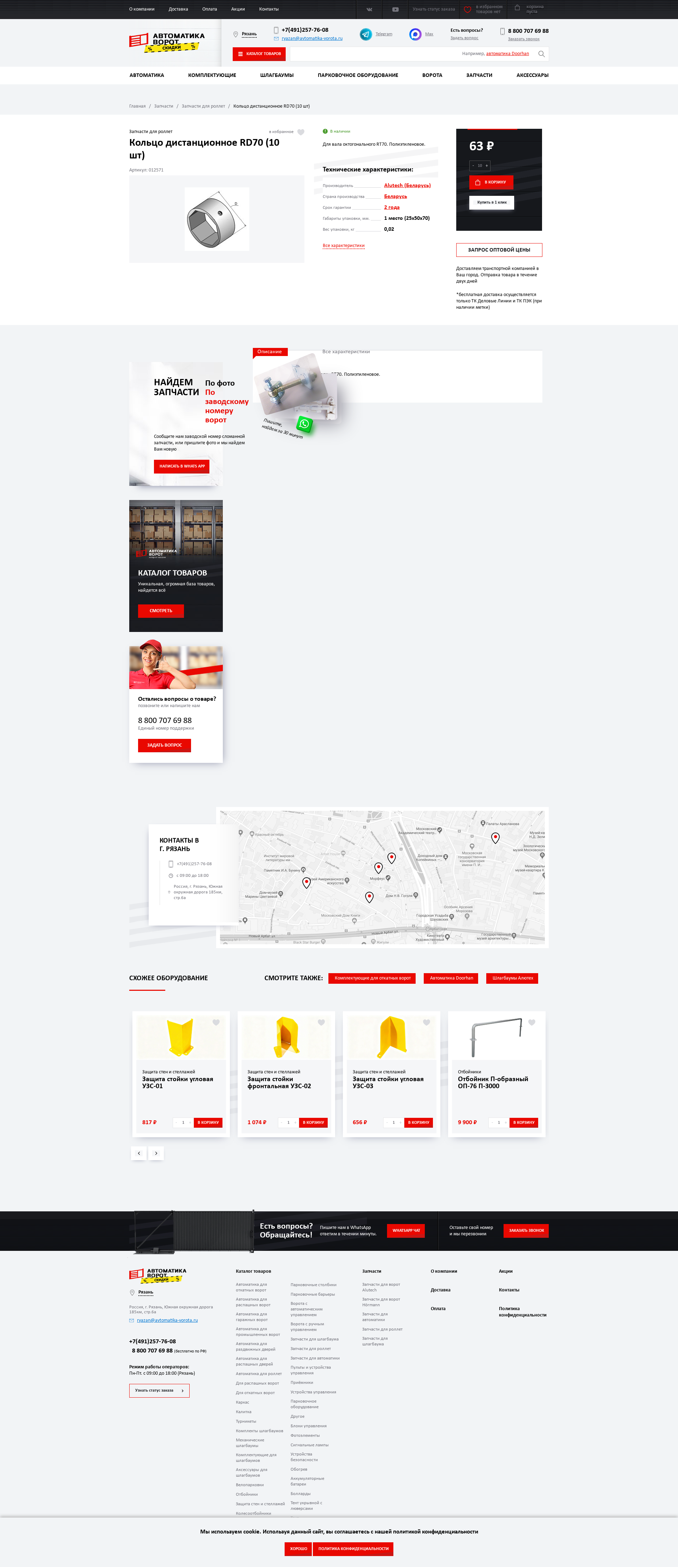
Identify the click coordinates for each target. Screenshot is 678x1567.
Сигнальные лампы (310, 1445)
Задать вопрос (464, 38)
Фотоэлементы (305, 1435)
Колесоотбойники (253, 1513)
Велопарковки (250, 1485)
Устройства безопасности (304, 1457)
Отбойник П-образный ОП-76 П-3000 (493, 1083)
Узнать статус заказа (154, 1390)
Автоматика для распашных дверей (254, 1361)
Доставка (178, 9)
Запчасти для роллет (203, 106)
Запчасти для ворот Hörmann (381, 1302)
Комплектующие (212, 75)
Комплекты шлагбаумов (259, 1431)
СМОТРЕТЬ (161, 611)
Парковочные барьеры (313, 1294)
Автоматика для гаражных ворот (252, 1317)
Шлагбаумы (277, 75)
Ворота (432, 75)
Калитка (243, 1412)
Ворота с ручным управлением (307, 1327)
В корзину (495, 182)
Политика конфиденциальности (522, 1312)
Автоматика (147, 75)
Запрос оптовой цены (499, 250)
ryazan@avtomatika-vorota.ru (312, 38)
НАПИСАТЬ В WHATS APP (182, 466)
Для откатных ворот (255, 1393)
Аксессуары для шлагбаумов (251, 1472)
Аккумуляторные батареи (307, 1481)
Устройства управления (313, 1392)
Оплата (209, 9)
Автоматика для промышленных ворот (258, 1332)
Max (429, 34)
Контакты (269, 9)
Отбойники (247, 1494)
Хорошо (298, 1549)
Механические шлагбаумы (250, 1443)
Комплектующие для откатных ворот (373, 978)
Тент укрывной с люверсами (306, 1506)
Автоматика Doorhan (451, 978)
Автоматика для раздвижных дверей (255, 1347)
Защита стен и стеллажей (260, 1504)
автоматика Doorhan (507, 53)
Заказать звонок (524, 39)
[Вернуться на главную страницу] (175, 43)
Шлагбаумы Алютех (513, 978)
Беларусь (395, 196)
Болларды (301, 1493)
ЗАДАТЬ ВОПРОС (164, 745)
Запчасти (479, 75)
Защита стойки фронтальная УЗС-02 (279, 1083)
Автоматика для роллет (259, 1374)
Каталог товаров (263, 54)
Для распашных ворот (257, 1383)
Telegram (384, 34)
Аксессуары (533, 75)
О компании (142, 9)
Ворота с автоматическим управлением (307, 1309)
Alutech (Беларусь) (407, 185)
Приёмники (302, 1382)
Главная (137, 106)
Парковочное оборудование (358, 75)
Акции (238, 9)
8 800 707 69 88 (528, 31)
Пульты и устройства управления (311, 1370)
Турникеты (246, 1421)
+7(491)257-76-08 (305, 30)
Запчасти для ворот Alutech (381, 1287)
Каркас (242, 1402)
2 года (392, 207)
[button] (139, 1153)
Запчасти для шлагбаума (315, 1339)
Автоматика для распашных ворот (253, 1302)
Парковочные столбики (314, 1285)
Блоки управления (309, 1426)
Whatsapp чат (406, 1231)
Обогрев (299, 1469)
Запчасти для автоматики (315, 1358)
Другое (297, 1416)
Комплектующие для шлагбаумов (256, 1458)
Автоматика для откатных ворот (251, 1287)
